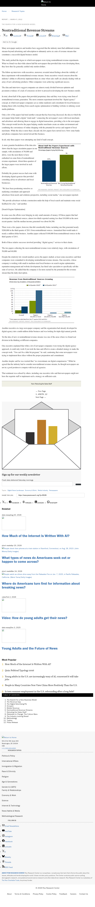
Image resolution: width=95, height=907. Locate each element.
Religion (5, 776)
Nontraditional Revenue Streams (20, 710)
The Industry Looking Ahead (17, 716)
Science (5, 800)
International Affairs (10, 761)
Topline (9, 720)
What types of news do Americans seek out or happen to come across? (36, 560)
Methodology (12, 718)
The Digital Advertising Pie (17, 704)
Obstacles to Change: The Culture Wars (22, 714)
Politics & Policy (8, 755)
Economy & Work (31, 490)
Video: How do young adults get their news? (34, 618)
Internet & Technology (11, 805)
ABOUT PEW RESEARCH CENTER (13, 873)
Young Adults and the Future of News (30, 648)
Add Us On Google (10, 42)
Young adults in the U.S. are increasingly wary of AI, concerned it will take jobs (41, 678)
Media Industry (43, 490)
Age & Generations (9, 781)
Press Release (12, 722)
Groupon (10, 706)
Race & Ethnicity (9, 771)
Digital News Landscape (16, 490)
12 (46, 394)
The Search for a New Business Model (19, 24)
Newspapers (53, 490)
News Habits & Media (11, 811)
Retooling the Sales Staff (16, 712)
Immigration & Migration (12, 766)
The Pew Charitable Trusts (10, 880)
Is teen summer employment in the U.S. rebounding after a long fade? (39, 691)
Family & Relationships (11, 790)
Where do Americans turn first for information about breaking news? (41, 585)
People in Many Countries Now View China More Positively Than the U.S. (41, 685)
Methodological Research (12, 816)
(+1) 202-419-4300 (9, 748)
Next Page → (41, 397)
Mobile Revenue (13, 708)
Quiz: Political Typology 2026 (19, 670)
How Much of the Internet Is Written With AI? (35, 536)
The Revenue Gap (14, 702)
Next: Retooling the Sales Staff (41, 384)
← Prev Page (41, 391)
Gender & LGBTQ (9, 787)
